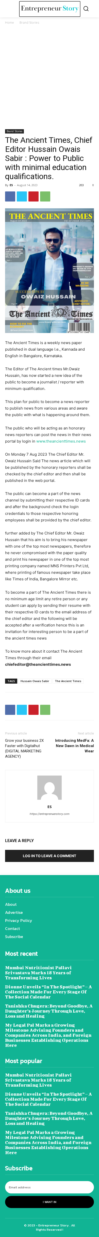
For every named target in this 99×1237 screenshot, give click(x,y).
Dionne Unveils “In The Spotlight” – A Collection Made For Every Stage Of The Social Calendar (48, 991)
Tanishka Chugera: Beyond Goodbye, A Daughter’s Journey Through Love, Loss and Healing (49, 1011)
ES (11, 185)
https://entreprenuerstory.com (50, 814)
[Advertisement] (49, 78)
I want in (49, 1202)
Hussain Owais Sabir (35, 681)
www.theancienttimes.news (61, 441)
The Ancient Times (68, 681)
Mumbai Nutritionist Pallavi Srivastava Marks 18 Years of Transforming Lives (38, 972)
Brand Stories (29, 22)
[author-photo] (49, 799)
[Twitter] (22, 196)
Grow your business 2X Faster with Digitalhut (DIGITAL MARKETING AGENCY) (24, 748)
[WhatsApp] (45, 196)
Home (9, 22)
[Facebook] (10, 196)
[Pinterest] (33, 196)
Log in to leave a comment (49, 856)
